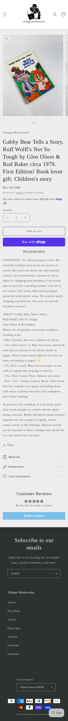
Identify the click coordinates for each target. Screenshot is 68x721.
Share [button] (10, 445)
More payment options (34, 251)
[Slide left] (26, 123)
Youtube (12, 636)
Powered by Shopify (44, 714)
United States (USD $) (32, 687)
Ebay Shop (14, 628)
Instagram (13, 654)
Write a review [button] (34, 515)
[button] (5, 14)
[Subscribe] (56, 573)
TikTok (12, 619)
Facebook (13, 645)
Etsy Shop (13, 611)
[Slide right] (42, 123)
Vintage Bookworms (29, 714)
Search (11, 602)
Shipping (19, 193)
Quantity (7, 210)
